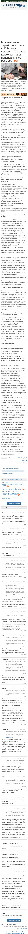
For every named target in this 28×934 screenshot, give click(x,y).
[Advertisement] (14, 26)
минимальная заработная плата (11, 471)
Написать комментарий (14, 503)
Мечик (24, 875)
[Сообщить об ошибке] (26, 460)
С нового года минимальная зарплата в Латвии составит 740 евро (13, 488)
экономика (5, 473)
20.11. (20, 458)
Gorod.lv (23, 460)
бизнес (22, 471)
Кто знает (23, 763)
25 (24, 489)
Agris (24, 545)
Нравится (3, 458)
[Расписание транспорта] (20, 6)
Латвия (11, 473)
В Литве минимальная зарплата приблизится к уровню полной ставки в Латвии (12, 484)
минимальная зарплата (12, 468)
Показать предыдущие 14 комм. (14, 507)
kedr (24, 572)
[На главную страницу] (3, 5)
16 (8, 485)
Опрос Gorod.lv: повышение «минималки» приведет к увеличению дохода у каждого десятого (13, 493)
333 (25, 696)
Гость (24, 646)
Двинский (23, 786)
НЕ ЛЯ (24, 673)
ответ (25, 524)
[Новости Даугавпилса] (14, 5)
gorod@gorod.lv (23, 928)
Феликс (24, 597)
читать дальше (9, 737)
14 (18, 494)
